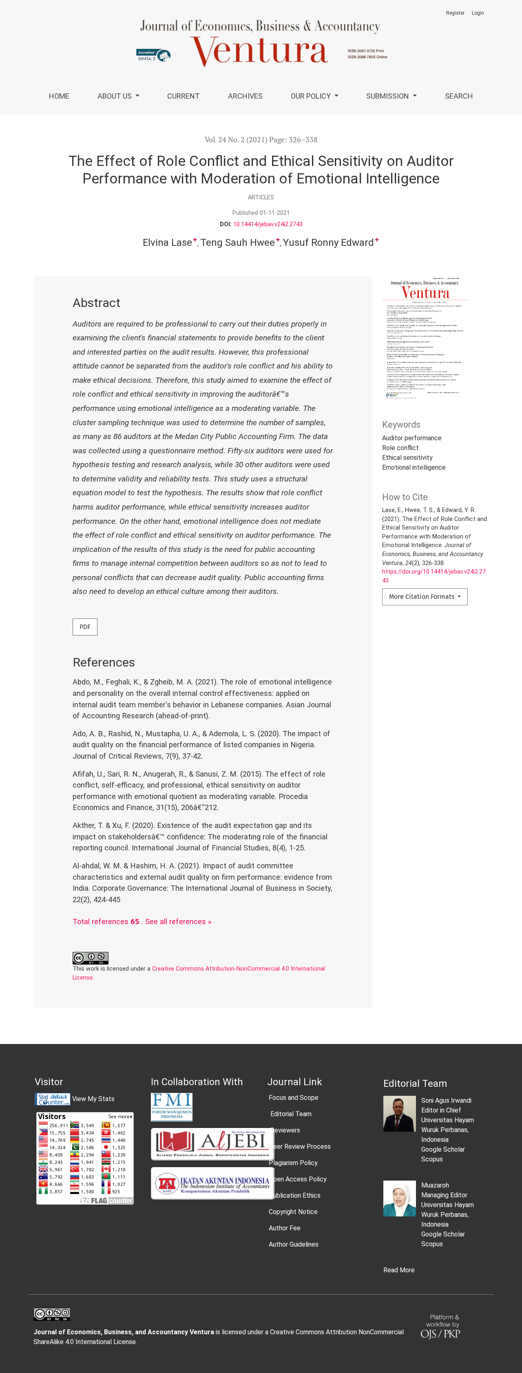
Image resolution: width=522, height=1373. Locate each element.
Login (478, 13)
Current (183, 96)
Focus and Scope (294, 1097)
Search (459, 96)
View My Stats (93, 1099)
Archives (245, 96)
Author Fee (285, 1228)
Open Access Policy (298, 1179)
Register (455, 13)
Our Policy (311, 96)
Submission (388, 96)
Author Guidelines (294, 1244)
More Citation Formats (422, 596)
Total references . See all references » (142, 921)
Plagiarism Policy (293, 1163)
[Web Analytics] (53, 1099)
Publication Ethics (295, 1195)
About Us (115, 96)
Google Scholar (443, 1149)
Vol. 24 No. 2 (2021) (236, 139)
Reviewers (284, 1130)
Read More (399, 1270)
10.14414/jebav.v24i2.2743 (268, 224)
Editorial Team (290, 1114)
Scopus (432, 1159)
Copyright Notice (293, 1212)
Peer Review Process (300, 1146)
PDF (85, 627)
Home (59, 96)
